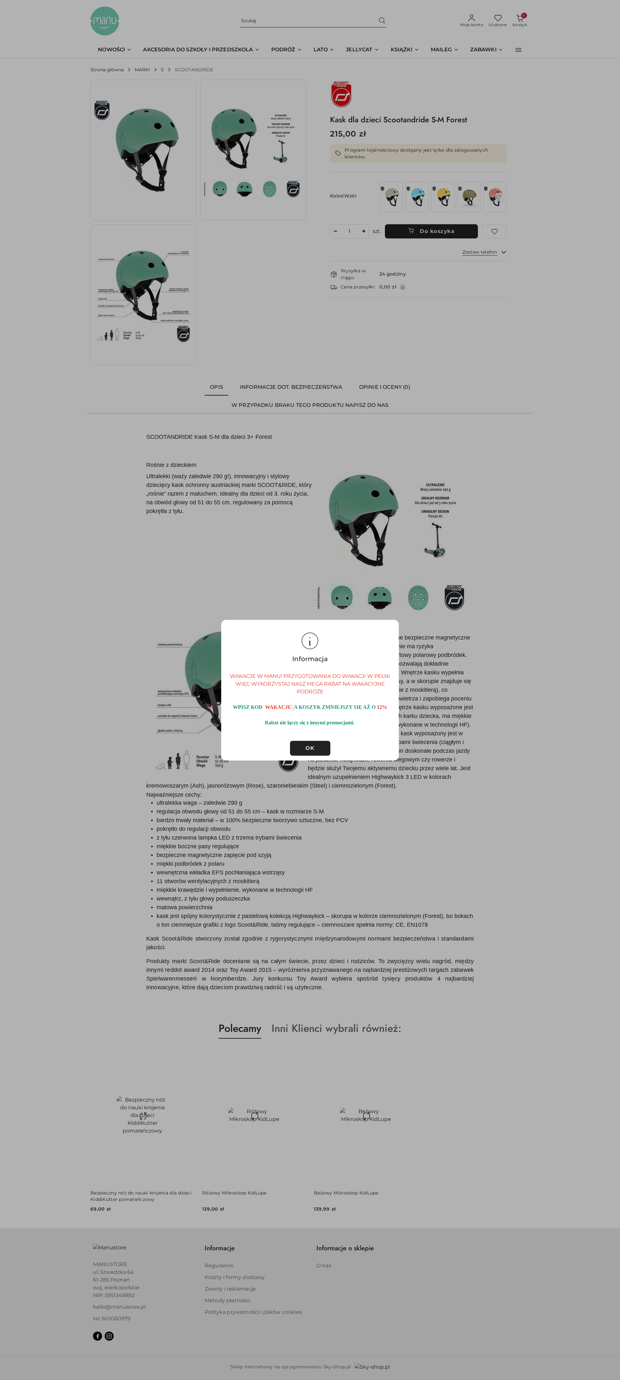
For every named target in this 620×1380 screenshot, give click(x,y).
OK (310, 748)
